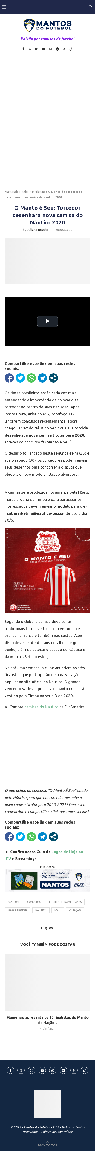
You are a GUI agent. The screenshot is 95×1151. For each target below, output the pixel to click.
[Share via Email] (51, 928)
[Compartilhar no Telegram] (42, 378)
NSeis (57, 910)
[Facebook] (23, 49)
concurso (34, 902)
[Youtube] (43, 49)
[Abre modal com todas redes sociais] (53, 378)
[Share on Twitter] (46, 928)
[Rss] (64, 49)
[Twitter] (29, 49)
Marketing (38, 191)
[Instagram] (36, 49)
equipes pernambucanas (65, 902)
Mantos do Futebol (17, 191)
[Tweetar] (20, 378)
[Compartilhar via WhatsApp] (31, 378)
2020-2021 (13, 902)
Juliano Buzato (37, 230)
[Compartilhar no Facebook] (9, 378)
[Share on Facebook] (41, 928)
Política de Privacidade (57, 1132)
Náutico (41, 910)
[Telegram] (57, 49)
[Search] (90, 7)
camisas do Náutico (41, 707)
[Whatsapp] (50, 49)
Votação (75, 910)
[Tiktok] (71, 49)
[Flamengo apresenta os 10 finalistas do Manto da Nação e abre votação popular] (47, 982)
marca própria (17, 910)
